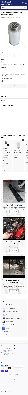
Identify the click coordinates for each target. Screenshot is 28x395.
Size (2, 52)
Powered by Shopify (5, 391)
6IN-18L (11, 55)
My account (10, 382)
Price (2, 59)
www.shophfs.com (11, 377)
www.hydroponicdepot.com (14, 380)
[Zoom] (25, 45)
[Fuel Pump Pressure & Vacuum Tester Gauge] (14, 228)
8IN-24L (18, 55)
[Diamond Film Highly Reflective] (14, 267)
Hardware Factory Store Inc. (7, 17)
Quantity (3, 67)
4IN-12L (4, 55)
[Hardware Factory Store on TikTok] (15, 348)
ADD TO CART (14, 211)
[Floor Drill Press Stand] (14, 191)
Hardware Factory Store (6, 3)
